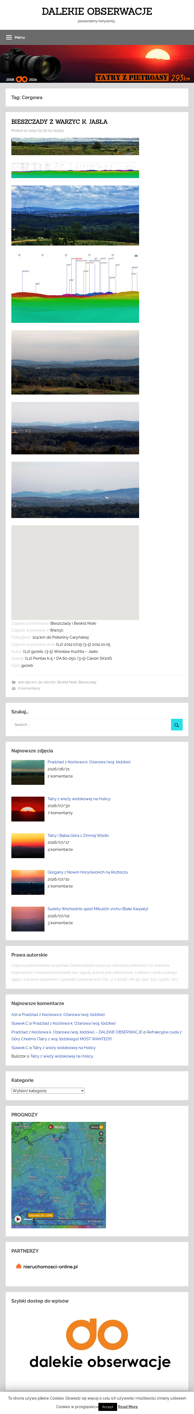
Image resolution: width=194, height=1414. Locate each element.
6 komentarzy (29, 688)
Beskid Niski (67, 682)
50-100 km (47, 682)
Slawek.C (19, 1023)
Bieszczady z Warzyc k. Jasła (59, 121)
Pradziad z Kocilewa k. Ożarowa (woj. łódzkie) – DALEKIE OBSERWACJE (76, 1032)
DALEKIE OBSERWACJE (97, 11)
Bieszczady (88, 682)
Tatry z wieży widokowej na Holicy (64, 1047)
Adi (14, 1014)
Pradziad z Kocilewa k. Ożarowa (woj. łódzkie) (63, 1014)
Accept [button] (107, 1407)
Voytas (58, 130)
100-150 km (27, 682)
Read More (128, 1407)
